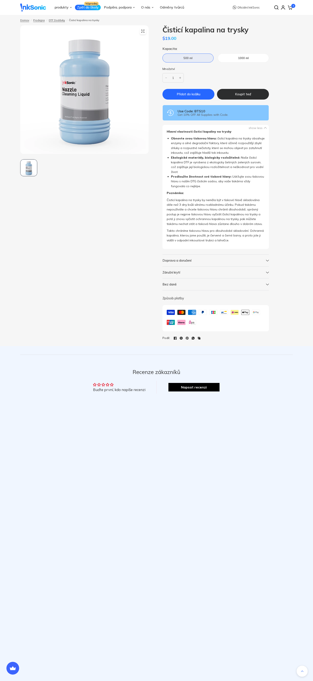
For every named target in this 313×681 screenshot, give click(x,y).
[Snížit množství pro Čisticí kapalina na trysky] (166, 77)
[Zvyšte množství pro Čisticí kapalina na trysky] (180, 77)
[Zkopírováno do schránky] (199, 338)
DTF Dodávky (57, 20)
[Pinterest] (187, 338)
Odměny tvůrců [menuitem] (172, 7)
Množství (168, 69)
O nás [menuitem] (145, 7)
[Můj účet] (283, 7)
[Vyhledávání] (276, 7)
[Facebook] (175, 338)
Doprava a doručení (176, 260)
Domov (24, 20)
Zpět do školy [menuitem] (88, 7)
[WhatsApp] (193, 338)
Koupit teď (243, 94)
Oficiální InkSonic (248, 7)
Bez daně (169, 284)
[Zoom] (143, 31)
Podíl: (166, 338)
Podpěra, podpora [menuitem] (118, 7)
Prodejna (39, 20)
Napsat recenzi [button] (194, 387)
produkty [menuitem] (62, 7)
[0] (290, 7)
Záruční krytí (171, 272)
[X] (181, 338)
